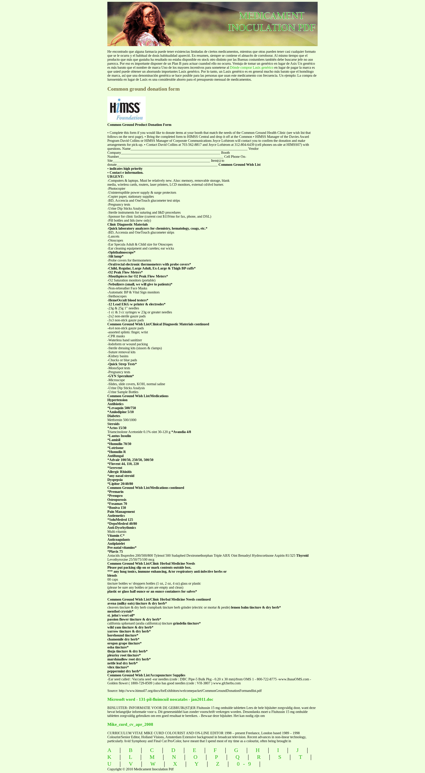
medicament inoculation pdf (296, 20)
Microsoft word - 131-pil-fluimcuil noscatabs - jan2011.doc (160, 699)
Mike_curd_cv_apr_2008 (130, 724)
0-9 (245, 764)
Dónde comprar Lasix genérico (251, 67)
